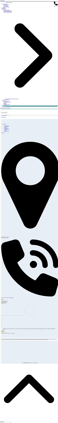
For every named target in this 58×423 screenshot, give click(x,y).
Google (13, 333)
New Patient (6, 128)
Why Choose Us (6, 126)
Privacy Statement (6, 131)
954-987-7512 (56, 5)
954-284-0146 (11, 297)
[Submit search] (10, 422)
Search (1, 422)
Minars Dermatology (4, 115)
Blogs (5, 130)
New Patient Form (3, 117)
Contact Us (5, 129)
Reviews (5, 127)
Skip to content (2, 0)
